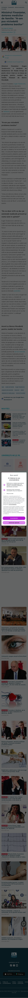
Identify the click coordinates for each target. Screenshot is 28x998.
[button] (14, 494)
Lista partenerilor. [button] (13, 504)
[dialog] (14, 499)
